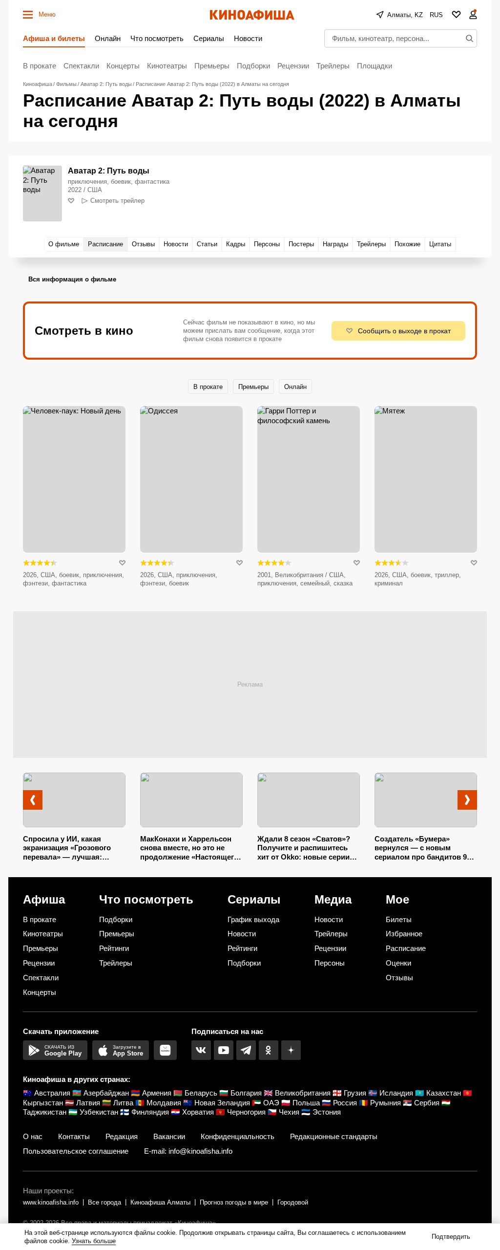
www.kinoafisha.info (51, 1202)
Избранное (404, 933)
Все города (104, 1202)
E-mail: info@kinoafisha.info (188, 1151)
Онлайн (108, 38)
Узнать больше (94, 1241)
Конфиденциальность (237, 1136)
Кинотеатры (167, 66)
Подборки (253, 66)
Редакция (121, 1136)
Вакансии (169, 1136)
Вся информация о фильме (72, 279)
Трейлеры (333, 66)
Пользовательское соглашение (75, 1151)
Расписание (406, 948)
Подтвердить (451, 1236)
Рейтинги (114, 948)
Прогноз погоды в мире (234, 1202)
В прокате (39, 66)
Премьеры (211, 66)
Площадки (374, 66)
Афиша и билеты (54, 38)
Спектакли (81, 66)
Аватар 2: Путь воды (108, 171)
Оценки (398, 963)
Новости (248, 38)
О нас (32, 1136)
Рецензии (293, 66)
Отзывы (399, 977)
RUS (436, 15)
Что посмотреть (157, 38)
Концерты (123, 66)
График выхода (253, 919)
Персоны (329, 963)
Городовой (292, 1202)
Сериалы (208, 38)
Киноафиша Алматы (160, 1202)
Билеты (399, 919)
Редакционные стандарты (333, 1136)
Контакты (74, 1136)
